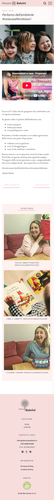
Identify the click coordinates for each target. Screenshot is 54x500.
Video (11, 10)
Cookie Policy (27, 469)
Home (4, 10)
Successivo (42, 185)
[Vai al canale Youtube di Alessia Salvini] (30, 452)
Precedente (11, 185)
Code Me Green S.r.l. (27, 493)
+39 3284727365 (27, 444)
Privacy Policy (27, 466)
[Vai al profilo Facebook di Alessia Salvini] (26, 452)
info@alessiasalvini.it (27, 440)
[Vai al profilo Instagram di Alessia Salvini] (22, 452)
